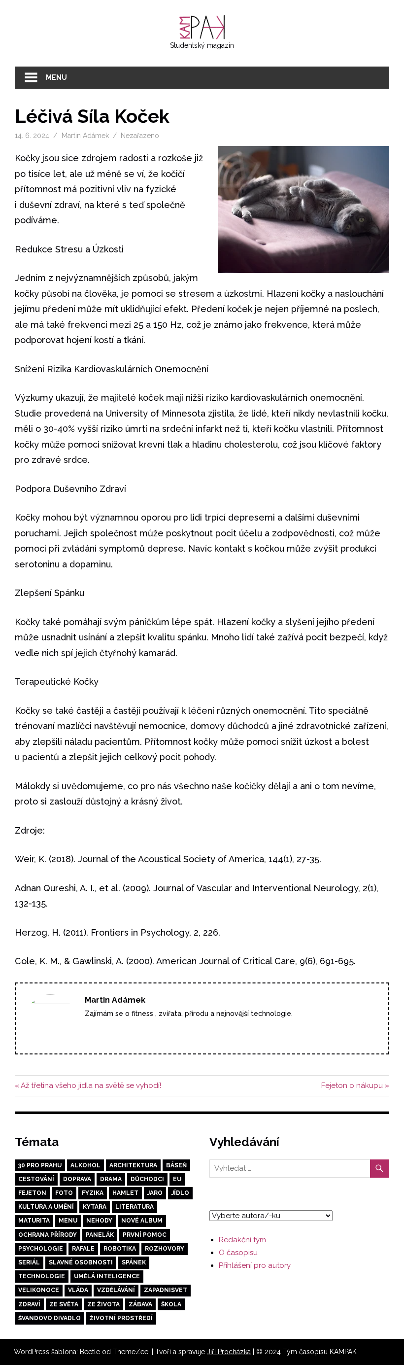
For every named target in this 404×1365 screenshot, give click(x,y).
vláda (78, 1290)
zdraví (29, 1304)
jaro (155, 1193)
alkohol (85, 1165)
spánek (134, 1262)
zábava (140, 1304)
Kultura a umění (46, 1206)
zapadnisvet (165, 1290)
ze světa (63, 1304)
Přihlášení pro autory (255, 1265)
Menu (56, 77)
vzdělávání (116, 1290)
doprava (77, 1179)
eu (177, 1179)
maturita (34, 1220)
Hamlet (125, 1193)
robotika (119, 1248)
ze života (103, 1304)
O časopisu (238, 1252)
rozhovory (164, 1248)
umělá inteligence (107, 1276)
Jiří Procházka (229, 1352)
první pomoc (145, 1234)
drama (111, 1179)
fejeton (32, 1193)
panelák (100, 1234)
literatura (134, 1206)
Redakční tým (242, 1239)
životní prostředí (121, 1318)
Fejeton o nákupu (352, 1085)
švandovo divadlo (49, 1318)
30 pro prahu (40, 1165)
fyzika (92, 1193)
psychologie (40, 1248)
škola (171, 1304)
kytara (94, 1206)
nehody (99, 1220)
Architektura (133, 1165)
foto (64, 1193)
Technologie (41, 1276)
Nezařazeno (140, 136)
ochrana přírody (47, 1234)
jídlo (180, 1193)
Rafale (83, 1248)
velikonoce (38, 1290)
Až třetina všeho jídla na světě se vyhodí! (90, 1085)
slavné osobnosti (81, 1262)
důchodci (147, 1179)
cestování (36, 1179)
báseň (176, 1165)
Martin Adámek (85, 136)
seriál (29, 1262)
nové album (142, 1220)
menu (68, 1220)
